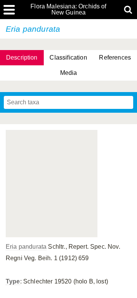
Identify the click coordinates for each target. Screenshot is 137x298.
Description (22, 57)
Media (68, 73)
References (115, 57)
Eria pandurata (26, 246)
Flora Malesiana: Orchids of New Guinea (68, 9)
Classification (68, 57)
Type (13, 281)
